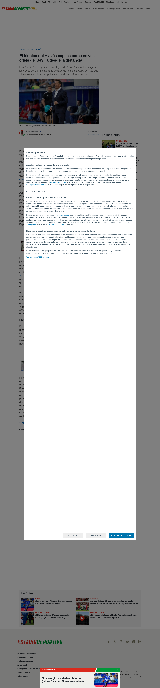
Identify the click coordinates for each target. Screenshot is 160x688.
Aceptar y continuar (121, 535)
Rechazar (73, 535)
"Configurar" (31, 225)
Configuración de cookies (37, 185)
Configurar (96, 535)
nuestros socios (62, 215)
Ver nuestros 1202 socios (37, 257)
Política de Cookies (58, 182)
